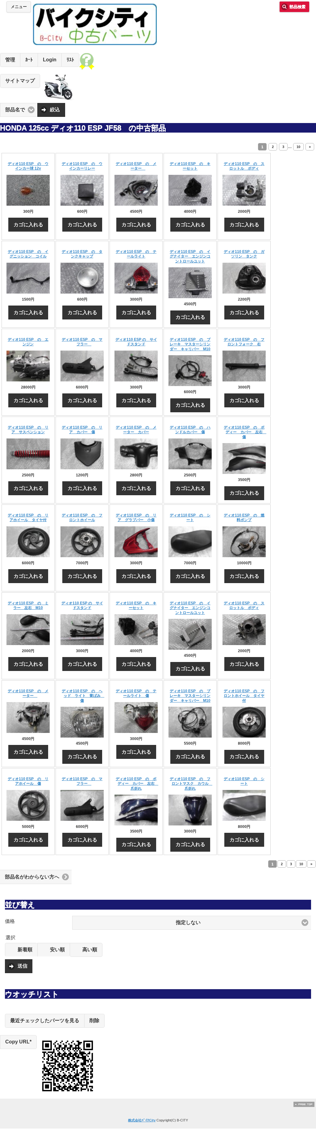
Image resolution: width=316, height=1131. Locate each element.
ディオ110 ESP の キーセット (190, 166)
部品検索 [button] (297, 7)
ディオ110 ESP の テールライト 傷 (136, 693)
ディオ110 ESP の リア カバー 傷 (82, 429)
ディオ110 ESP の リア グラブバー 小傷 (136, 517)
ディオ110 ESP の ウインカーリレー (82, 166)
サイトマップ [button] (20, 80)
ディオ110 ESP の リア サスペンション (28, 429)
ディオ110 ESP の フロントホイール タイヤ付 (244, 696)
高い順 (89, 949)
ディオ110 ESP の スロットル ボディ (244, 166)
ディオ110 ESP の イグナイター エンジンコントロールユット (190, 256)
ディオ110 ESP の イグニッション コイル (28, 254)
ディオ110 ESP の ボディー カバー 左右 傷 (245, 432)
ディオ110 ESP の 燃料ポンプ (244, 517)
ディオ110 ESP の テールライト (136, 254)
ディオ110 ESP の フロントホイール (82, 517)
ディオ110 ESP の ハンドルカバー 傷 (190, 429)
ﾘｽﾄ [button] (70, 59)
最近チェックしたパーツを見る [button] (44, 1020)
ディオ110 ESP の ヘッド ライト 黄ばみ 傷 (83, 696)
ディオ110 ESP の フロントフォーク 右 (244, 342)
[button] (191, 923)
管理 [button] (10, 59)
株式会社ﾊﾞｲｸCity (142, 1120)
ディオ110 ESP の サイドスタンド (136, 342)
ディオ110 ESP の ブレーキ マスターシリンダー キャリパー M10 (190, 344)
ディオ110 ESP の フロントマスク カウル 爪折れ (191, 784)
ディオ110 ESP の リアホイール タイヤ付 (28, 517)
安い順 (57, 949)
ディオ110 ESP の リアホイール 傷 (28, 781)
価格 (10, 921)
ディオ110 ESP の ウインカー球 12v (28, 166)
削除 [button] (94, 1020)
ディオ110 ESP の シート (190, 517)
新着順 (25, 949)
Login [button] (49, 59)
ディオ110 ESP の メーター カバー (136, 429)
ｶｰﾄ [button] (29, 59)
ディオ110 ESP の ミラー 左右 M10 (28, 605)
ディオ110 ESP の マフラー (82, 342)
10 (298, 147)
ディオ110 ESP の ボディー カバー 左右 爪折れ (137, 784)
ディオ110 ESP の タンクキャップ (82, 254)
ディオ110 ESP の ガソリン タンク (244, 254)
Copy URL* (18, 1041)
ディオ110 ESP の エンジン (28, 342)
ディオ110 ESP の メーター (136, 166)
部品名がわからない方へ (32, 876)
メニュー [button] (19, 7)
